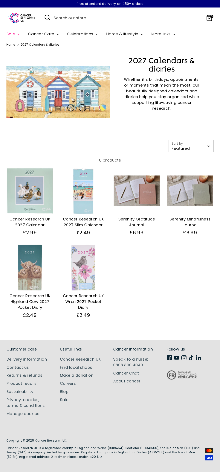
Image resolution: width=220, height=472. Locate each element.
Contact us (17, 367)
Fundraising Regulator (182, 378)
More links (161, 34)
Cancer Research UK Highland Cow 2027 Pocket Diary (29, 301)
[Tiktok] (191, 357)
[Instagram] (183, 357)
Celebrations (80, 34)
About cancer (127, 381)
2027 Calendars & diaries (40, 45)
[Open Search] (47, 17)
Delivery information (26, 359)
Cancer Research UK (80, 359)
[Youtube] (176, 357)
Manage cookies (22, 413)
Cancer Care (41, 34)
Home (10, 45)
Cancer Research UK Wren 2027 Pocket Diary (83, 301)
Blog (64, 391)
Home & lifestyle (122, 34)
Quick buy (30, 206)
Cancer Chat (126, 373)
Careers (68, 383)
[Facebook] (169, 357)
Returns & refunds (24, 375)
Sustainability (19, 391)
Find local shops (76, 367)
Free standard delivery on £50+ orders (110, 3)
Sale (11, 34)
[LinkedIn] (198, 357)
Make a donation (77, 375)
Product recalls (21, 383)
